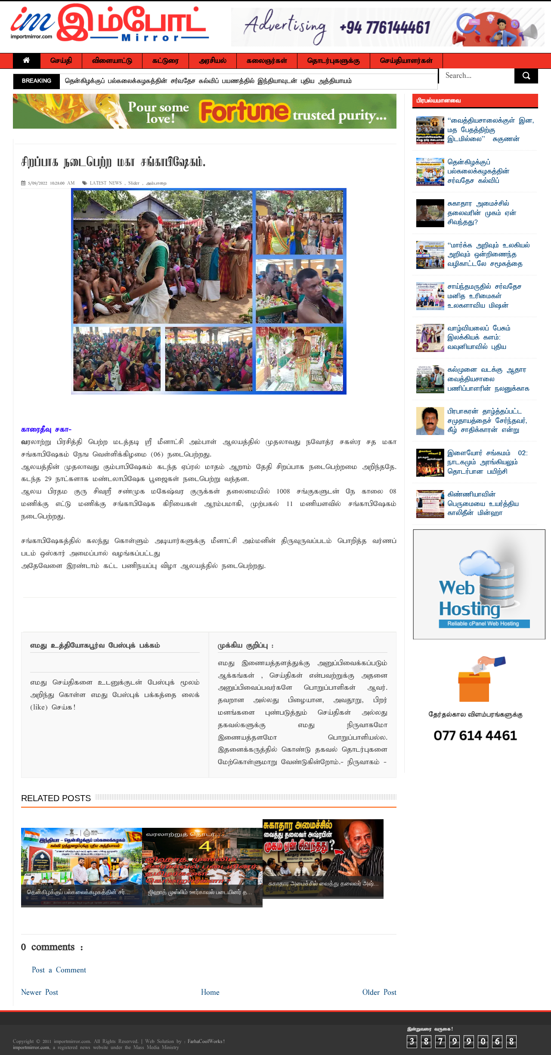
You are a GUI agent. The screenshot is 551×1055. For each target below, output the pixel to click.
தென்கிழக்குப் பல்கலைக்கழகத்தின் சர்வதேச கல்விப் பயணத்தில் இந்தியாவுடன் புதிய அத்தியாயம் (208, 81)
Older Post (379, 992)
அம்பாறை (156, 183)
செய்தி (61, 60)
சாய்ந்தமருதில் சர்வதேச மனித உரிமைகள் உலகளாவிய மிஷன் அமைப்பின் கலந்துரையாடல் (491, 301)
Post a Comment (59, 970)
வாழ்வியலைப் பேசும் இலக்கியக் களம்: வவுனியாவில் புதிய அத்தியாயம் (479, 342)
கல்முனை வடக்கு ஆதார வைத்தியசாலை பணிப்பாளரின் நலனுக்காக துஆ (488, 384)
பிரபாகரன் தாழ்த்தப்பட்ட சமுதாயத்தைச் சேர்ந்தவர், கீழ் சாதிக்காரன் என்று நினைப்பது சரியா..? (487, 425)
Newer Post (39, 992)
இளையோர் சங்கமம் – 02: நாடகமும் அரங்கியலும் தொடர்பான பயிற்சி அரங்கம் (488, 467)
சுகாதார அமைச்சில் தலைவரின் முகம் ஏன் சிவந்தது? (482, 213)
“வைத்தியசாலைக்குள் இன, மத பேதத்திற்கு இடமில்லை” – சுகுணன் (491, 130)
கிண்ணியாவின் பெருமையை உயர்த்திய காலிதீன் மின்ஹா (483, 504)
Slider (133, 183)
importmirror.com (31, 1048)
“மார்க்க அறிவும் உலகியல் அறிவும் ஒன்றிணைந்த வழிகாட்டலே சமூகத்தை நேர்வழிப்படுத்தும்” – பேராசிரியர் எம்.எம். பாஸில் (473, 264)
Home (210, 992)
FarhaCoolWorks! (206, 1042)
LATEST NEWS (106, 183)
